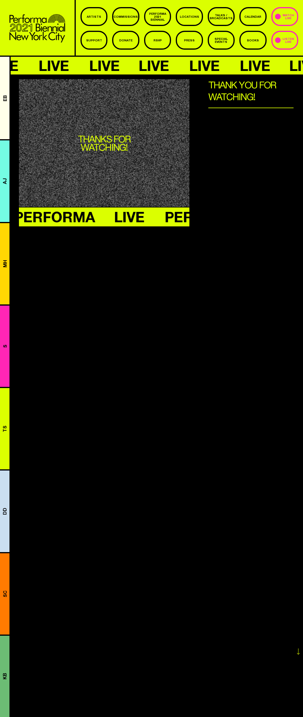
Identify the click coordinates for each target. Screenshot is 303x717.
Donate (126, 40)
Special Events (221, 40)
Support (94, 40)
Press (189, 40)
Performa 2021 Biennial (157, 16)
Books (253, 40)
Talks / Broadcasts (221, 16)
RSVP (158, 40)
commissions (126, 16)
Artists (94, 16)
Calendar (252, 16)
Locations (189, 16)
